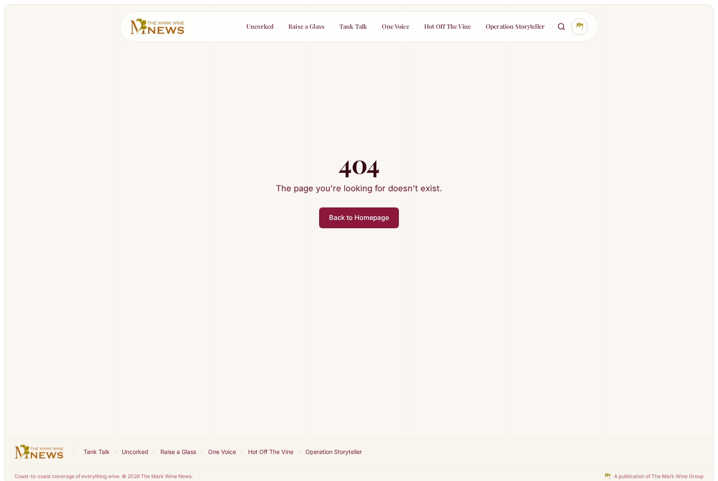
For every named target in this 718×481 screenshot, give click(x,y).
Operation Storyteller (333, 451)
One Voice (222, 451)
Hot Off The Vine (270, 451)
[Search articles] (561, 26)
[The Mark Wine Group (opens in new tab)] (579, 26)
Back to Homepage (359, 217)
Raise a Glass (178, 451)
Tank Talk (97, 451)
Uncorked (135, 451)
